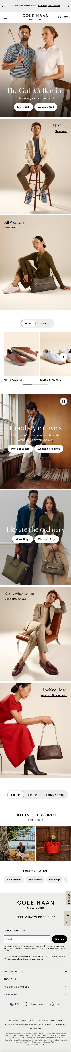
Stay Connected (14, 930)
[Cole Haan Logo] (35, 905)
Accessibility (14, 1020)
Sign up (59, 939)
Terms (41, 1024)
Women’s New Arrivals (54, 695)
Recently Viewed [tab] (54, 795)
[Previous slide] (2, 5)
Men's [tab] (28, 323)
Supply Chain (35, 1028)
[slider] (28, 384)
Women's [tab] (44, 323)
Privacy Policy (27, 1020)
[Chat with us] (67, 914)
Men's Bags (22, 539)
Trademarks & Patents (55, 1024)
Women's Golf (46, 107)
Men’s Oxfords (13, 379)
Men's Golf (23, 107)
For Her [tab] (32, 795)
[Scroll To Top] (67, 922)
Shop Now (61, 131)
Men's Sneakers (20, 448)
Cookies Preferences (26, 1024)
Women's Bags (46, 539)
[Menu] (6, 17)
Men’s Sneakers (50, 379)
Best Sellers (35, 879)
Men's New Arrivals (15, 598)
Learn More (18, 843)
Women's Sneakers (49, 448)
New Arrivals (14, 879)
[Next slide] (68, 5)
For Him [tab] (15, 795)
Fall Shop (54, 879)
